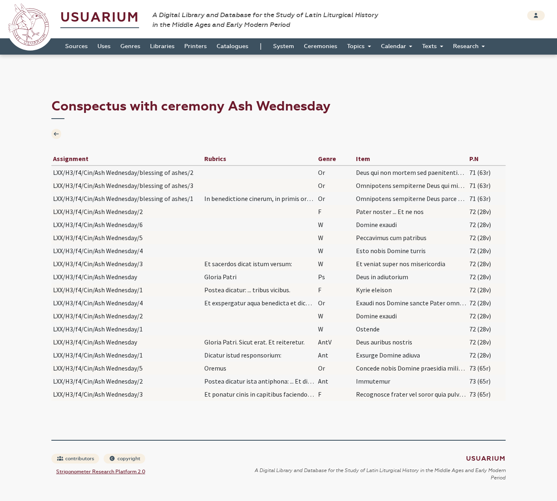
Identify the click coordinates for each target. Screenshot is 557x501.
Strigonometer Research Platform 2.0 (100, 472)
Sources (76, 46)
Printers (195, 46)
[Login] (536, 15)
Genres (130, 46)
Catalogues (232, 46)
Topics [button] (356, 46)
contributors (79, 458)
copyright (128, 458)
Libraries (162, 46)
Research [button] (466, 46)
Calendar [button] (394, 46)
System (283, 46)
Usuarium (99, 17)
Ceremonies (320, 46)
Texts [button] (430, 46)
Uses (104, 46)
